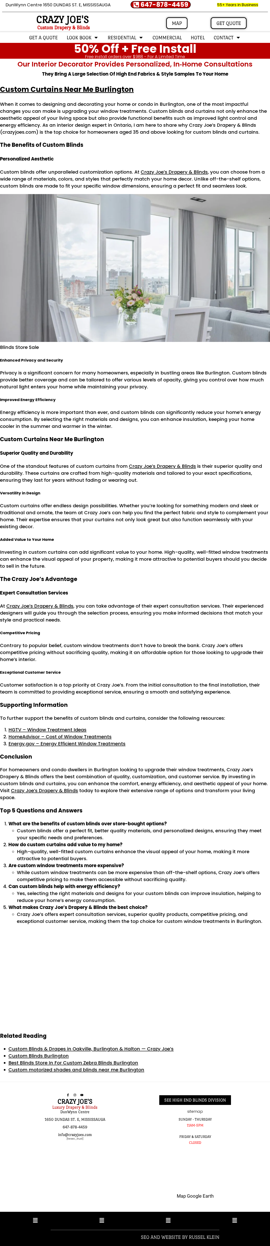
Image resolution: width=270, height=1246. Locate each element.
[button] (35, 1220)
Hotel (198, 37)
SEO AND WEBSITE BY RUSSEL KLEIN (180, 1237)
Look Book (79, 37)
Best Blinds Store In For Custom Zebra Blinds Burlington (73, 1063)
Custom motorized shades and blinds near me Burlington (76, 1069)
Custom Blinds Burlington (38, 1056)
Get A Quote (43, 37)
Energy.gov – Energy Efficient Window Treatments (67, 743)
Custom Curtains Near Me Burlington (67, 89)
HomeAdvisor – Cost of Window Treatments (60, 736)
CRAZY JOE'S (62, 19)
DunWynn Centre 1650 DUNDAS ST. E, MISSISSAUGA (58, 5)
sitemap (195, 1111)
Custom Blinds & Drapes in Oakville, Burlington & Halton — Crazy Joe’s (91, 1049)
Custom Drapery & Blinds (63, 27)
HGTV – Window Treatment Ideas (47, 729)
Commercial (167, 37)
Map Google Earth (195, 1196)
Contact (224, 37)
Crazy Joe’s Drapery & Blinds (174, 172)
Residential (122, 37)
